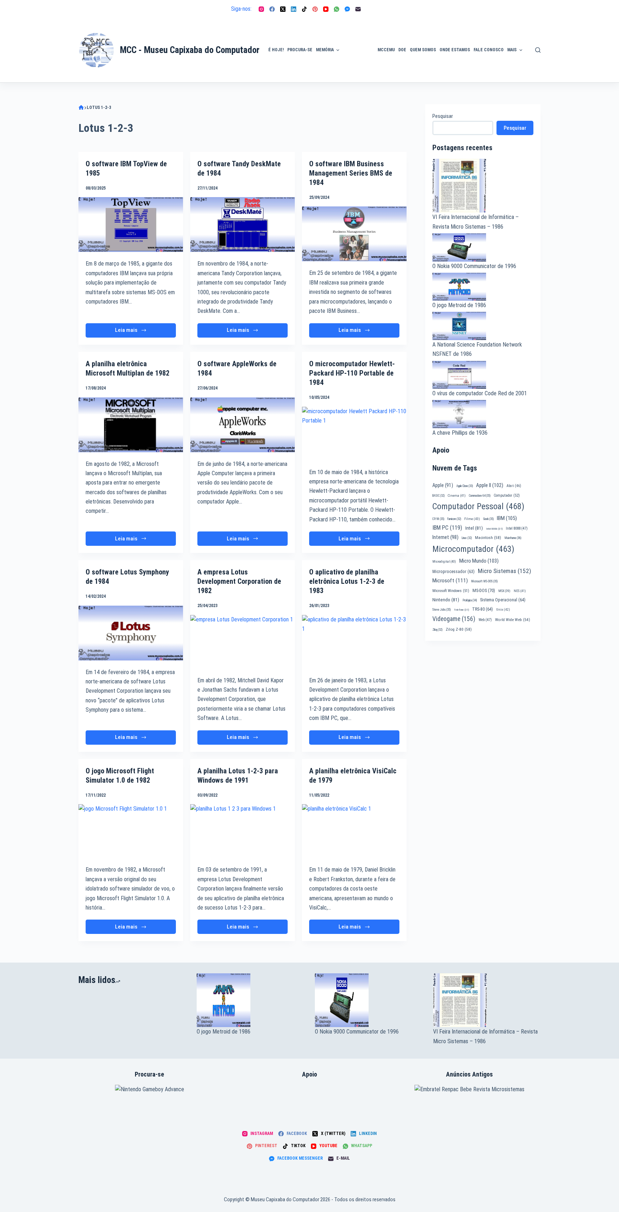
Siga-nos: (241, 8)
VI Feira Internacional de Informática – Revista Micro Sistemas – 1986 (485, 1036)
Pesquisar (442, 116)
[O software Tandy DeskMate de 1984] (242, 224)
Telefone (461, 609)
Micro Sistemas (504, 570)
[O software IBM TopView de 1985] (130, 224)
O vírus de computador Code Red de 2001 (479, 393)
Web (485, 619)
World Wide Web (512, 619)
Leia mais (133, 332)
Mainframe (513, 538)
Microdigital (444, 561)
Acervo (537, 62)
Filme (472, 519)
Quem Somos (423, 49)
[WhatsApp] (336, 9)
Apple (442, 485)
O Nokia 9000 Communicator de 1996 (474, 266)
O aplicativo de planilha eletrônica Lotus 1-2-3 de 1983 (346, 581)
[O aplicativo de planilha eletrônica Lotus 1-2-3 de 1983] (354, 642)
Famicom (454, 519)
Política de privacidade (541, 41)
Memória (325, 49)
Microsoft (450, 580)
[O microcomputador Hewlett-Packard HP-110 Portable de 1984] (354, 434)
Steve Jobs (441, 609)
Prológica (469, 600)
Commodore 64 (479, 495)
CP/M (438, 519)
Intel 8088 (517, 528)
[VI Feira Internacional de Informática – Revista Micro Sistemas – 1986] (487, 1000)
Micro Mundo (479, 561)
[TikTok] (304, 9)
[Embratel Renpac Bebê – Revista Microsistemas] (469, 1089)
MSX (504, 591)
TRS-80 (482, 609)
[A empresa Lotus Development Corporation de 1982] (242, 642)
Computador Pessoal (478, 506)
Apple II (489, 485)
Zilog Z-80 (459, 629)
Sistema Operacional (503, 599)
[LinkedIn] (293, 9)
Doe (402, 49)
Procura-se (299, 49)
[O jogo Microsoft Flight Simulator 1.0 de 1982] (130, 831)
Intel (474, 528)
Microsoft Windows (450, 590)
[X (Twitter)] (282, 9)
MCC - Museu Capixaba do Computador (189, 50)
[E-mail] (358, 9)
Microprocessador (453, 571)
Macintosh (488, 537)
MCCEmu (386, 49)
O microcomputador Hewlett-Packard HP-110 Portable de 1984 (352, 373)
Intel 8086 (494, 528)
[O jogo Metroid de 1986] (250, 1000)
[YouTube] (325, 9)
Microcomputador (473, 549)
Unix (503, 609)
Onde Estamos (455, 49)
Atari (514, 486)
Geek (488, 519)
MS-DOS (483, 590)
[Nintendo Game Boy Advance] (149, 1089)
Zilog (437, 629)
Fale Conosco (489, 49)
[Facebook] (272, 9)
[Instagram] (261, 9)
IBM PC (447, 527)
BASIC (438, 495)
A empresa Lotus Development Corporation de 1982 (239, 581)
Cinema (457, 495)
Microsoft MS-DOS (484, 581)
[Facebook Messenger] (347, 9)
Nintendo (445, 599)
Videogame (453, 618)
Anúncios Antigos (356, 30)
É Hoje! (276, 49)
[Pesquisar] (538, 50)
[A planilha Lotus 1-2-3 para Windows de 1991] (242, 831)
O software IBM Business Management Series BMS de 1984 (350, 173)
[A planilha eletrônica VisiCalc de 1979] (354, 831)
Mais (512, 49)
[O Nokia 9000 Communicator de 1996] (368, 1000)
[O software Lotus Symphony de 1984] (130, 633)
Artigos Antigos (355, 54)
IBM (507, 518)
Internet (445, 537)
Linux (467, 538)
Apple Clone (464, 486)
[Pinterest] (315, 9)
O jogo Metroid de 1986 (459, 305)
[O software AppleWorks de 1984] (242, 424)
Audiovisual (358, 73)
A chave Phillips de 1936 (460, 432)
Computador (507, 495)
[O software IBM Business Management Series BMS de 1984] (354, 233)
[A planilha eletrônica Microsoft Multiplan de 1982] (130, 424)
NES (520, 591)
